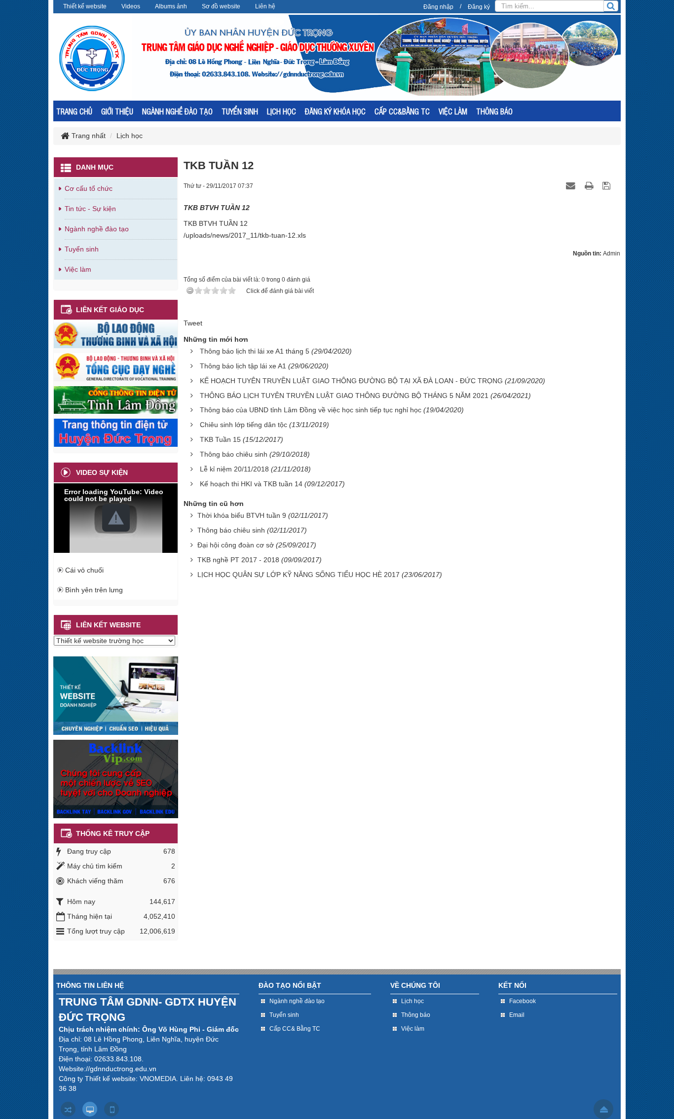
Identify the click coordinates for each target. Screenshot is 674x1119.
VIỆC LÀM (453, 111)
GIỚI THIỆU (117, 111)
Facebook (522, 1001)
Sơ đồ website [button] (221, 6)
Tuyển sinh (82, 249)
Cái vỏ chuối (84, 570)
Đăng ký (479, 6)
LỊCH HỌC (281, 111)
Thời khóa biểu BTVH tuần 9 (241, 515)
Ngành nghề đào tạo (97, 229)
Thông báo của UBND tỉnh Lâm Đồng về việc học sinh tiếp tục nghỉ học (310, 410)
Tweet (193, 323)
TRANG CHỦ (74, 111)
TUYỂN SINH (240, 111)
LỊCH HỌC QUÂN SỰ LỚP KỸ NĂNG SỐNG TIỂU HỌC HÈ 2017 (298, 574)
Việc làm (78, 269)
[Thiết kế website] (115, 695)
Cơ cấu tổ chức (88, 188)
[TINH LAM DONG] (116, 399)
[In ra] (590, 185)
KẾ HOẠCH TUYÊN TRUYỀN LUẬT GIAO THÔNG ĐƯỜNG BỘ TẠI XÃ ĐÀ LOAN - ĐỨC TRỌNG (351, 381)
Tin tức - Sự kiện (90, 209)
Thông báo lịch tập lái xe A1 (243, 366)
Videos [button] (130, 6)
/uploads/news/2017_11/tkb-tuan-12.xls (245, 235)
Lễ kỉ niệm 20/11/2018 (234, 469)
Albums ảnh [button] (171, 6)
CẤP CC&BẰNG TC (402, 111)
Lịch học (412, 1001)
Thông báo (415, 1014)
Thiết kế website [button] (85, 6)
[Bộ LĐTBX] (116, 334)
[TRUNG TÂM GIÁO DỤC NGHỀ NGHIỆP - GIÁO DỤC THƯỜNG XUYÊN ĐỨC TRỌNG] (92, 58)
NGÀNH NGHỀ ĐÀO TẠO (177, 111)
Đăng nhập (438, 6)
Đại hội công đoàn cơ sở (235, 545)
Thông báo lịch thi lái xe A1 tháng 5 (254, 351)
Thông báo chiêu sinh (233, 454)
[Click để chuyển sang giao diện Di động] (111, 1109)
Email (516, 1014)
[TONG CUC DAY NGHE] (116, 366)
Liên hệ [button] (265, 6)
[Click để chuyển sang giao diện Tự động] (68, 1109)
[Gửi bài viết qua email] (572, 185)
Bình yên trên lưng (94, 590)
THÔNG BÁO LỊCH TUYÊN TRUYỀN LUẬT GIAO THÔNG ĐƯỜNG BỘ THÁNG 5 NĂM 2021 (344, 395)
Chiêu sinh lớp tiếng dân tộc (243, 425)
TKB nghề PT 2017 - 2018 (238, 560)
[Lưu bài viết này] (607, 185)
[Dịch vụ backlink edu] (115, 778)
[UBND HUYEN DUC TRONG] (116, 432)
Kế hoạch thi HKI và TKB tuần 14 (251, 484)
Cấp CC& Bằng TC (294, 1028)
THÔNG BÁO (494, 111)
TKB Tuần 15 (220, 439)
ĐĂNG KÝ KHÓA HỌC (335, 111)
